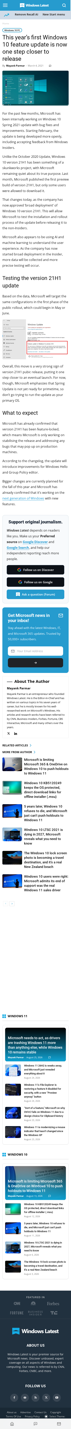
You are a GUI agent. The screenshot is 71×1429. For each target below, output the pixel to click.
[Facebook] (14, 1398)
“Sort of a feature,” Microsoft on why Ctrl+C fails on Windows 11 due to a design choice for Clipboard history (44, 1111)
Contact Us (41, 1412)
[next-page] (11, 903)
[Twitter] (10, 733)
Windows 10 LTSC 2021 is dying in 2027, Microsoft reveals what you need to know (43, 1246)
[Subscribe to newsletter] (59, 1424)
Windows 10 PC (12, 30)
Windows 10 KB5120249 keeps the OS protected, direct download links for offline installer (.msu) (44, 1208)
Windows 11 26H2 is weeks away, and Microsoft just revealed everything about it (43, 1069)
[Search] (64, 5)
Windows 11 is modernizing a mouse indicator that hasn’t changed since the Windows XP (44, 1131)
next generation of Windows (23, 498)
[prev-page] (5, 903)
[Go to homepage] (12, 1424)
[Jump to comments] (35, 1424)
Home (5, 23)
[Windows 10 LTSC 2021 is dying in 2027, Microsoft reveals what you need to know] (12, 834)
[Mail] (25, 1398)
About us (12, 1412)
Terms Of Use (13, 1416)
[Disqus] (35, 961)
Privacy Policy (32, 1416)
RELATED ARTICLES (15, 745)
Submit (35, 662)
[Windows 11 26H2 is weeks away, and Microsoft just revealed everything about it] (13, 1070)
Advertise (25, 1412)
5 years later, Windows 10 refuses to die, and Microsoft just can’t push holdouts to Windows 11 (44, 1227)
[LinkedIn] (17, 733)
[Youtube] (57, 1398)
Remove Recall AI (26, 14)
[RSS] (35, 1398)
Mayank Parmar (15, 65)
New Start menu (54, 14)
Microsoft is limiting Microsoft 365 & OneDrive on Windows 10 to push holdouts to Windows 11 (35, 1186)
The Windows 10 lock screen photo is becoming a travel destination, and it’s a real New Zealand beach (45, 1265)
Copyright (55, 1412)
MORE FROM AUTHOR (17, 752)
